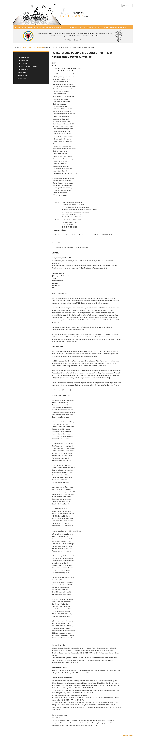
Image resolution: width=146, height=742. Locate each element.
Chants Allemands (23, 57)
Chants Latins (21, 72)
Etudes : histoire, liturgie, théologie (114, 27)
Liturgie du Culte (61, 27)
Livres (99, 27)
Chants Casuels (22, 63)
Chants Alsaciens (22, 60)
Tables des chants (34, 27)
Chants (24, 27)
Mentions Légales (128, 735)
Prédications (91, 27)
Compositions (21, 79)
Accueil (17, 27)
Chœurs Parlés (22, 76)
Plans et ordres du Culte (77, 27)
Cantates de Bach (48, 27)
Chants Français (22, 69)
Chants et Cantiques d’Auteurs (27, 66)
